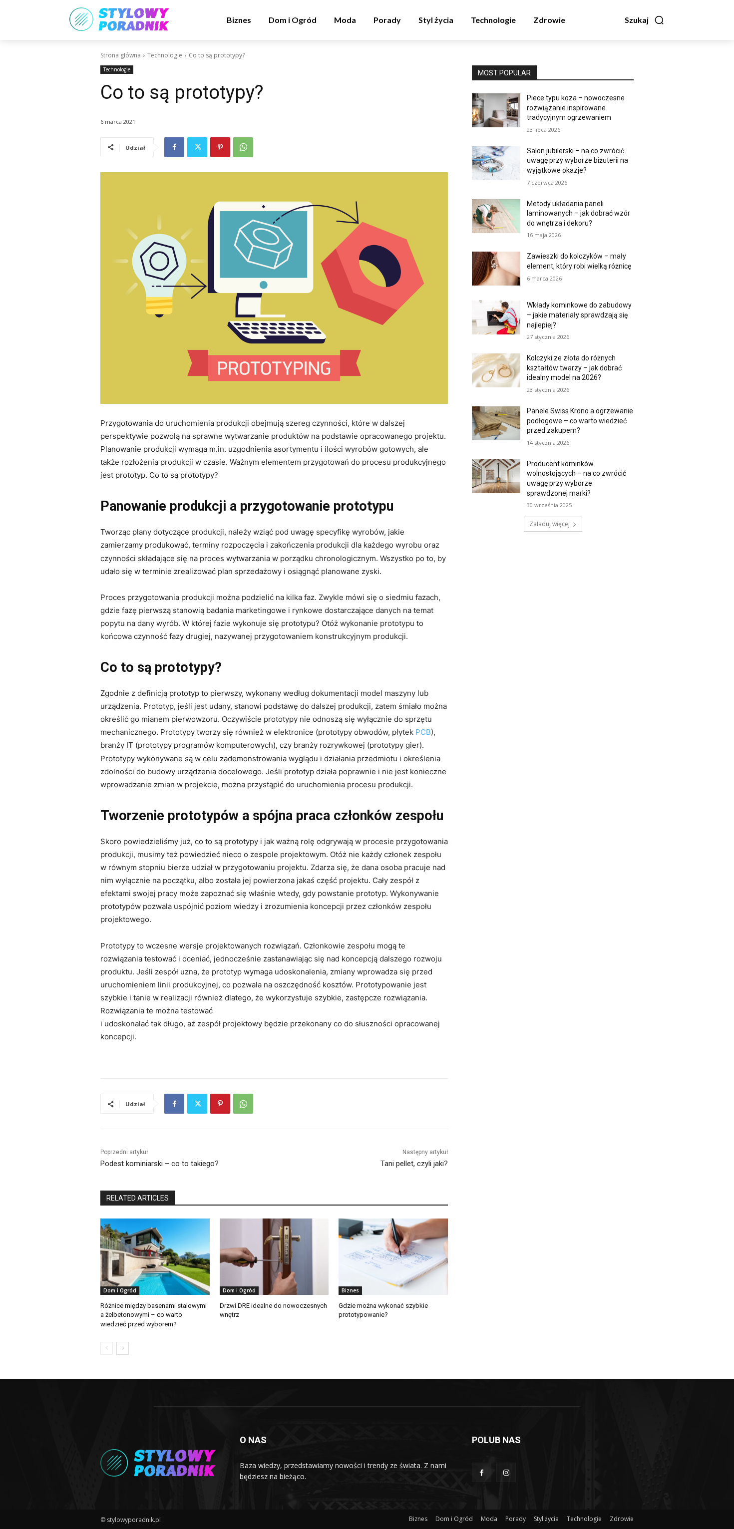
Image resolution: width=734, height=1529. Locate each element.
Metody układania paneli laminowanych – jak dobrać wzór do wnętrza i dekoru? (578, 213)
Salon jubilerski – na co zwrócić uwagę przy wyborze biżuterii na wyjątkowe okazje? (577, 160)
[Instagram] (506, 1472)
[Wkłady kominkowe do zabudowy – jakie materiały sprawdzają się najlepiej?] (496, 317)
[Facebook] (174, 147)
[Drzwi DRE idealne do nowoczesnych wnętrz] (274, 1257)
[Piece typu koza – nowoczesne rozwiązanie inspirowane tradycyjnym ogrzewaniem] (496, 110)
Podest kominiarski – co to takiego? (159, 1163)
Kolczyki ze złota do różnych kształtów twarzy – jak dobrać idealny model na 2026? (574, 367)
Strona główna (120, 55)
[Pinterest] (220, 147)
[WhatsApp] (243, 147)
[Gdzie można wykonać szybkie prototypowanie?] (393, 1257)
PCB (423, 732)
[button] (645, 20)
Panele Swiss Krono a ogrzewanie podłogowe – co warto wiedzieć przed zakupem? (580, 420)
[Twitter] (197, 147)
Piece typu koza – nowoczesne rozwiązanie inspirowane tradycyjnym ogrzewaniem (576, 107)
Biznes (350, 1290)
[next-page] (122, 1348)
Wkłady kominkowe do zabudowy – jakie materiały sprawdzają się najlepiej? (579, 314)
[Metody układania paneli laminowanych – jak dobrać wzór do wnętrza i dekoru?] (496, 216)
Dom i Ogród (119, 1290)
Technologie (164, 55)
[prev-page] (106, 1348)
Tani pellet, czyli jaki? (414, 1163)
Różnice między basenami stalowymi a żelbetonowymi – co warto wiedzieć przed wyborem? (153, 1314)
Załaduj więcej (549, 524)
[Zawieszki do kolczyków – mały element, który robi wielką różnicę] (496, 269)
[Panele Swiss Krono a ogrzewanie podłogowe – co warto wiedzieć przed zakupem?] (496, 423)
